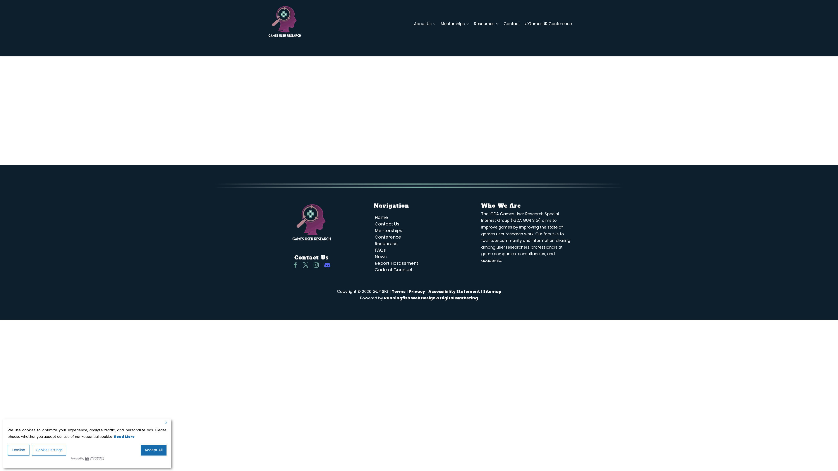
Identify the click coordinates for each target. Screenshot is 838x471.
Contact (512, 23)
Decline (18, 449)
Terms (398, 291)
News (381, 257)
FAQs (380, 251)
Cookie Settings (49, 449)
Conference (388, 238)
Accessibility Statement (454, 291)
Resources (484, 23)
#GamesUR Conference (548, 23)
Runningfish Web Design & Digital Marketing (431, 298)
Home (381, 218)
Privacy (417, 291)
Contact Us (387, 224)
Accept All (154, 449)
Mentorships (453, 23)
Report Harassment (396, 264)
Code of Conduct (394, 270)
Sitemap (492, 291)
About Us (423, 23)
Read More (124, 436)
